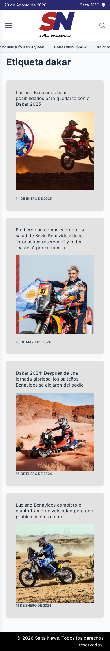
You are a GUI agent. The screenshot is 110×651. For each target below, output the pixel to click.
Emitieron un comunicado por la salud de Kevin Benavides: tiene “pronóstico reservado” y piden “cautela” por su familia (50, 238)
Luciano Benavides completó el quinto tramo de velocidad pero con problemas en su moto (54, 511)
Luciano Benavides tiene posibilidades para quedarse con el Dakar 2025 (53, 98)
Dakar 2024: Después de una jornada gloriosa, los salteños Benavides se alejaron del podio (50, 379)
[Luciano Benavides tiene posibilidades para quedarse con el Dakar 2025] (55, 151)
